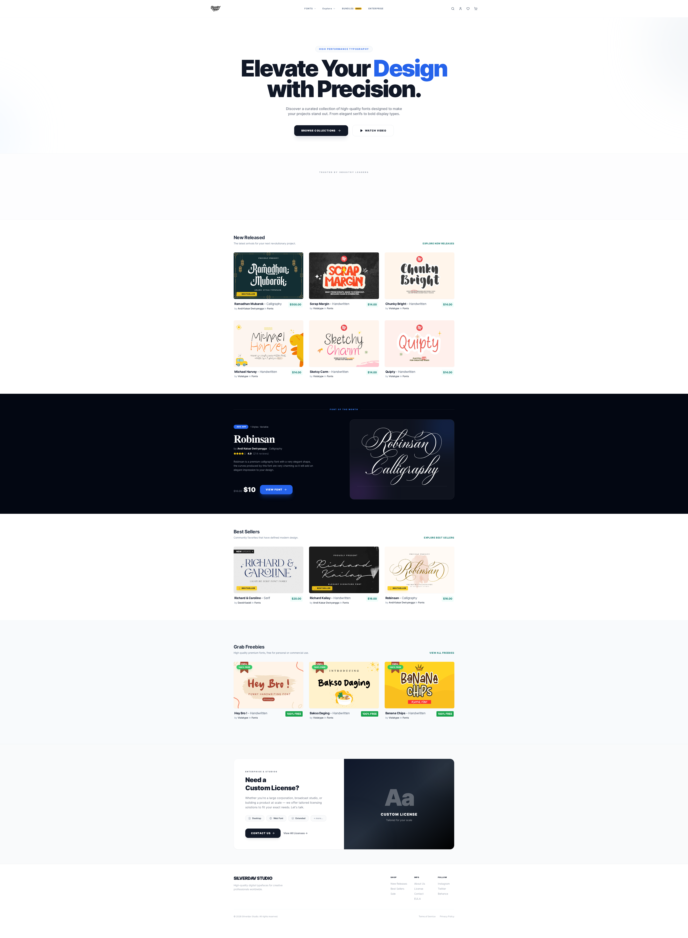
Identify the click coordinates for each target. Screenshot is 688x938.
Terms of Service (427, 916)
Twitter (442, 888)
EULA (417, 898)
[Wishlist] (468, 8)
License (418, 888)
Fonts (308, 8)
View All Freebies (441, 652)
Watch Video (375, 130)
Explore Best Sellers (439, 537)
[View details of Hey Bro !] (268, 691)
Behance (443, 893)
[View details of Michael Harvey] (268, 349)
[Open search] (453, 8)
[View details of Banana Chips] (419, 691)
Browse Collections (318, 130)
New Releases (399, 883)
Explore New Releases (438, 243)
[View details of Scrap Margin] (344, 282)
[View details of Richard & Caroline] (268, 576)
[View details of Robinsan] (419, 576)
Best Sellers (397, 888)
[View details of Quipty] (419, 349)
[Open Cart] (475, 8)
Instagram (444, 883)
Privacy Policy (447, 916)
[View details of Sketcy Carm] (344, 349)
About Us (419, 883)
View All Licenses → (295, 833)
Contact (419, 893)
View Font (274, 489)
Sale (393, 893)
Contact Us (261, 833)
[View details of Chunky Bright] (419, 282)
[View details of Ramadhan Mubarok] (268, 282)
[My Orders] (460, 8)
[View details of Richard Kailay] (344, 576)
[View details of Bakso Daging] (344, 691)
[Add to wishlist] (297, 258)
